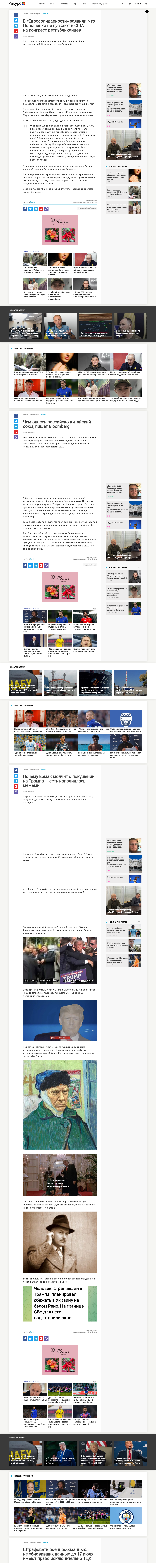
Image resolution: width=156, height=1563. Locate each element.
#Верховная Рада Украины (86, 208)
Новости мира (34, 414)
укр (136, 4)
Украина (64, 4)
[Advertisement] (60, 69)
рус (139, 4)
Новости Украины (35, 14)
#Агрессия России (90, 565)
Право (53, 4)
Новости (41, 4)
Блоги (84, 4)
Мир (74, 4)
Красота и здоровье (100, 4)
